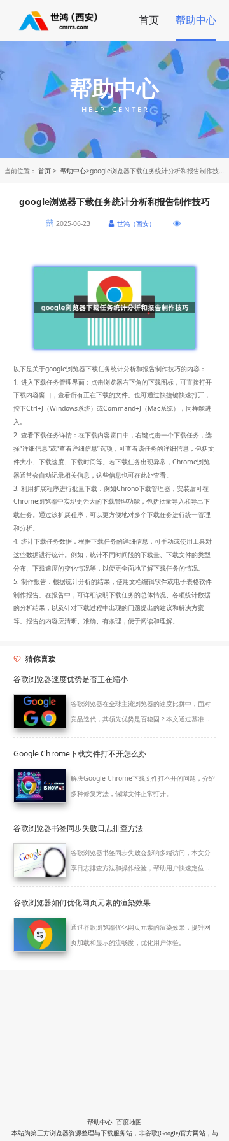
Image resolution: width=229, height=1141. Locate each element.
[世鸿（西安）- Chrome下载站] (59, 20)
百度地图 (129, 1122)
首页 (149, 20)
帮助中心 (196, 20)
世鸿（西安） (136, 223)
